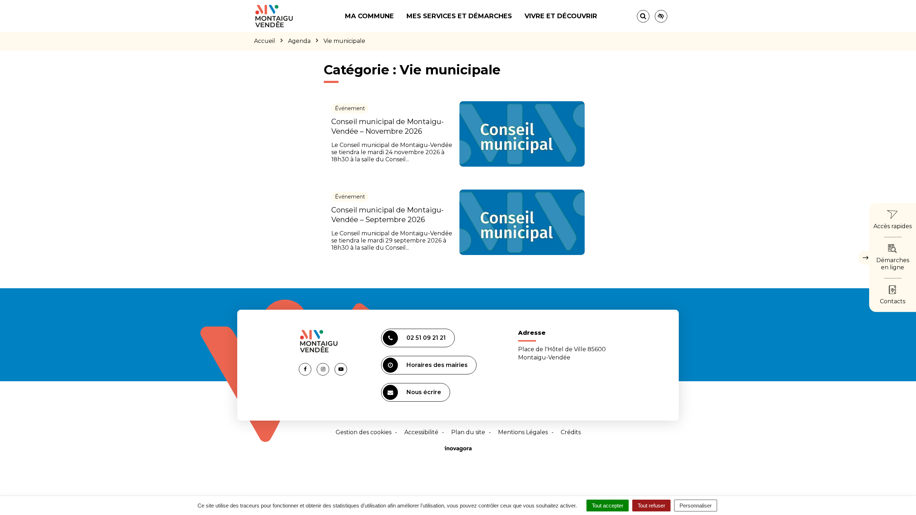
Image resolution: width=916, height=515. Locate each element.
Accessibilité (421, 432)
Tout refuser (651, 505)
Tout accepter (607, 505)
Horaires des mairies (437, 365)
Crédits (571, 432)
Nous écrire (423, 392)
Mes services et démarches (459, 16)
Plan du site (468, 432)
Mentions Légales (523, 432)
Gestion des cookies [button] (363, 432)
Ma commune (369, 16)
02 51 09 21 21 (426, 337)
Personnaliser (695, 505)
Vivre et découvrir (561, 16)
